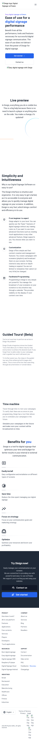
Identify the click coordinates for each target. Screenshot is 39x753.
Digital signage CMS (8, 659)
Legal (29, 713)
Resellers (24, 630)
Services (5, 634)
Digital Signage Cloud (9, 666)
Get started (18, 56)
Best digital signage (8, 652)
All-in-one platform (8, 620)
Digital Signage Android (10, 669)
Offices (4, 695)
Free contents (7, 630)
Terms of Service (25, 711)
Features (5, 623)
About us (24, 616)
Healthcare (5, 692)
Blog (22, 623)
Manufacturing (7, 688)
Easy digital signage (8, 655)
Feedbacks (24, 666)
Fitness (4, 699)
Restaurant (6, 681)
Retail (4, 678)
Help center (25, 659)
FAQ (22, 662)
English (7, 712)
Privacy (22, 713)
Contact (24, 652)
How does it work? (8, 616)
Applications (6, 627)
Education (5, 685)
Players (4, 637)
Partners (24, 627)
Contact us (20, 62)
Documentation (26, 655)
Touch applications (8, 644)
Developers (6, 641)
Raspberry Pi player (8, 662)
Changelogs (25, 669)
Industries (5, 702)
